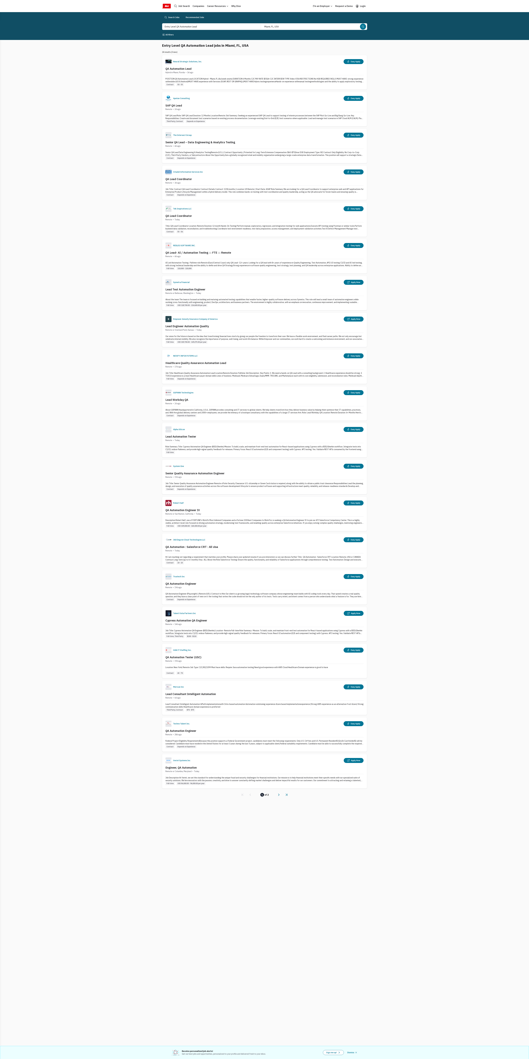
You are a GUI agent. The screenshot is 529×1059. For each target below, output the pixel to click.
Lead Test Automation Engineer (185, 289)
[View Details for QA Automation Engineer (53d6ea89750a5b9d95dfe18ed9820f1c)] (264, 587)
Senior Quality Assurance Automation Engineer (195, 473)
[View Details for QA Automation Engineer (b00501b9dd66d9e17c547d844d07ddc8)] (264, 734)
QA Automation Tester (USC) (183, 657)
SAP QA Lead (173, 105)
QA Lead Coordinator (178, 179)
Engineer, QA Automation (181, 767)
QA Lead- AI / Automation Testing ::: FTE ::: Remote (198, 252)
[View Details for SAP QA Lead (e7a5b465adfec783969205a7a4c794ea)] (264, 109)
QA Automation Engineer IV (182, 510)
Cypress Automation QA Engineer (186, 620)
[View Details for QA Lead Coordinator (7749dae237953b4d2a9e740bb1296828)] (264, 183)
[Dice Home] (166, 6)
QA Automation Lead (178, 69)
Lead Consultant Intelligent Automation (190, 694)
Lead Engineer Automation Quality (187, 326)
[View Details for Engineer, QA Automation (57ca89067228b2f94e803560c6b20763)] (264, 771)
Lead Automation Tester (180, 436)
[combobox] (208, 26)
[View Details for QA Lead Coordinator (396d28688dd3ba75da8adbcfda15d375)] (264, 219)
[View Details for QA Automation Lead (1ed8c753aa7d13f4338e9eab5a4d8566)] (264, 72)
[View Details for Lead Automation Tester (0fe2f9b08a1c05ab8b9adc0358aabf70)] (264, 440)
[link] (242, 795)
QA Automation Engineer (180, 584)
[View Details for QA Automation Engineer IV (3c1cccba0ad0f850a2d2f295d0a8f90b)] (264, 514)
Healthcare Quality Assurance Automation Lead (195, 363)
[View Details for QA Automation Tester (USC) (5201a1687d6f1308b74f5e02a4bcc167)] (264, 661)
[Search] (363, 27)
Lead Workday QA (176, 400)
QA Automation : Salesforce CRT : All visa (191, 547)
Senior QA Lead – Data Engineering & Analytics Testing (200, 142)
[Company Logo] (168, 62)
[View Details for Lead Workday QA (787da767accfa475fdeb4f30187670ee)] (264, 403)
